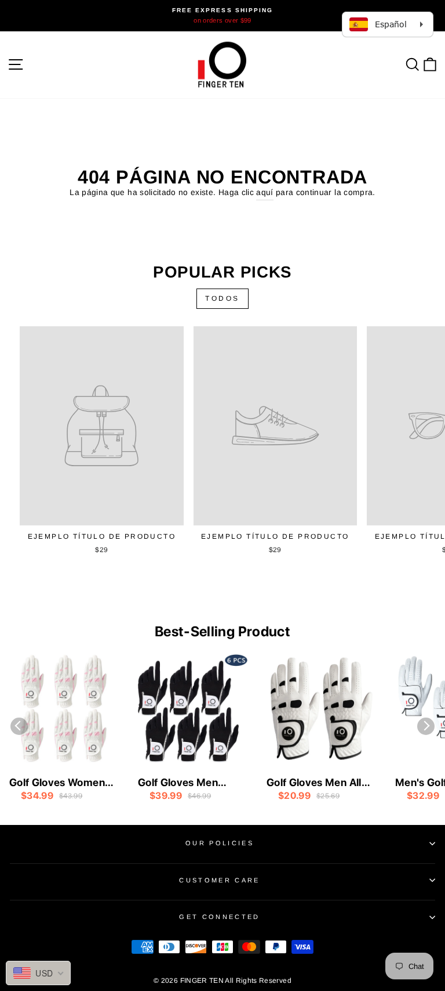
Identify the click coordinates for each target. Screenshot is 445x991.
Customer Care (219, 880)
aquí (264, 192)
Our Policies (219, 842)
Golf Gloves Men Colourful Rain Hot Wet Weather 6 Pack (188, 783)
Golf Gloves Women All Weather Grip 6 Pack (57, 783)
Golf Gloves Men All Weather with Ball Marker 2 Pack (314, 783)
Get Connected (219, 916)
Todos (222, 298)
